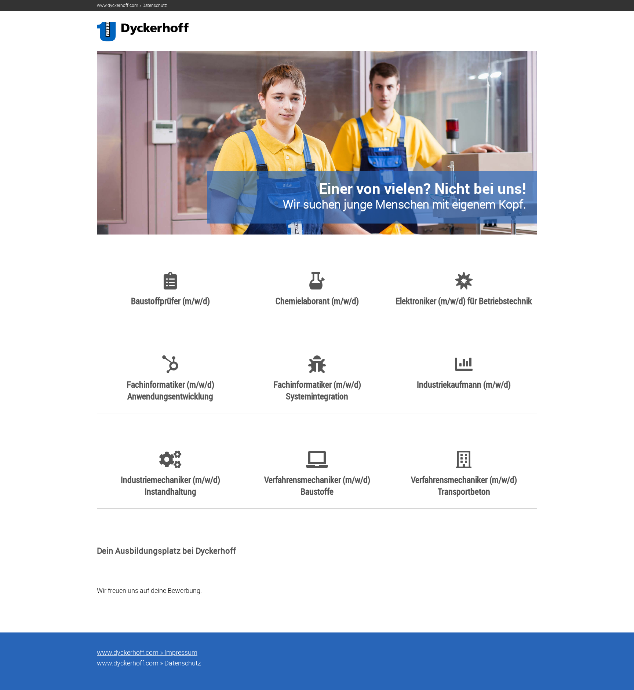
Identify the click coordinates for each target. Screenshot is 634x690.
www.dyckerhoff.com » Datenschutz (132, 5)
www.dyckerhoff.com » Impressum (147, 652)
